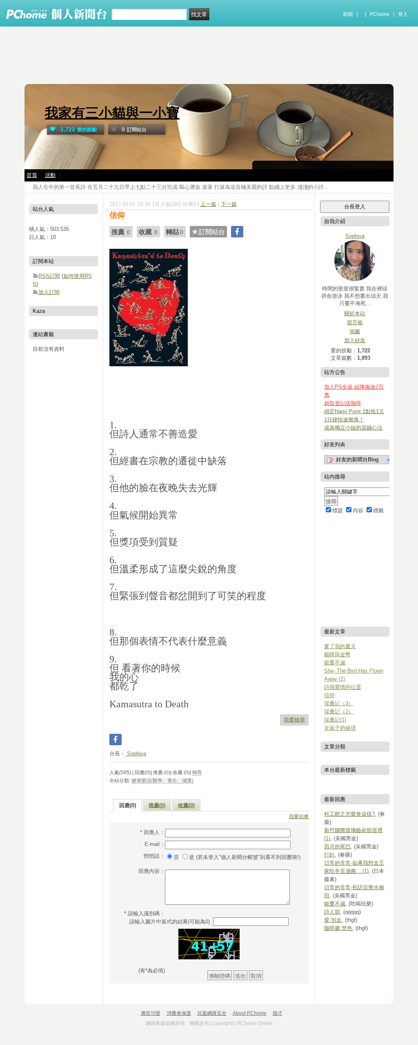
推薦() (157, 805)
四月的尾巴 (337, 847)
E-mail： (155, 844)
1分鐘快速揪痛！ (344, 419)
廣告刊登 (150, 1013)
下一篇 (229, 204)
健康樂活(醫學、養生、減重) (162, 781)
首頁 (32, 175)
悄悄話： (154, 856)
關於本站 (354, 313)
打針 (329, 855)
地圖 (354, 331)
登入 (403, 14)
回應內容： (151, 871)
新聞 (348, 14)
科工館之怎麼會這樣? (349, 814)
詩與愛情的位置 (342, 687)
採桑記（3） (339, 703)
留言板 (355, 322)
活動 (50, 175)
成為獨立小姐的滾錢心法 (353, 428)
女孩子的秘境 (340, 728)
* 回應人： (152, 832)
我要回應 (299, 816)
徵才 (277, 1013)
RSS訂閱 (49, 276)
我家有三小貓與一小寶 (112, 112)
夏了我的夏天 (340, 646)
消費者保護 (179, 1013)
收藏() (186, 805)
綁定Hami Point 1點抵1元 (354, 411)
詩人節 (332, 912)
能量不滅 (334, 663)
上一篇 (208, 204)
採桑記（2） (339, 711)
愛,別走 (333, 920)
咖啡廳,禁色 (338, 928)
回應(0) (127, 805)
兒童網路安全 (212, 1013)
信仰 (329, 695)
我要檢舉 (294, 720)
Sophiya (135, 754)
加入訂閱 (49, 292)
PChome (379, 14)
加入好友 (354, 340)
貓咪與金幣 (337, 654)
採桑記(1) (335, 720)
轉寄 (197, 772)
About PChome (250, 1013)
